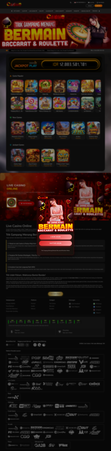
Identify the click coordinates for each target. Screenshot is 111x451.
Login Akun (55, 237)
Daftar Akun (55, 243)
